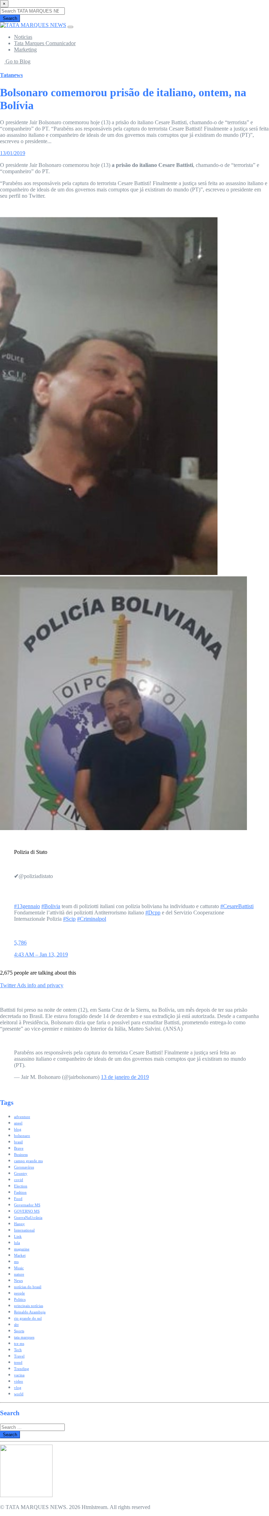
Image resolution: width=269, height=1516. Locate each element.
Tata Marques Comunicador (45, 43)
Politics (20, 1299)
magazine (21, 1249)
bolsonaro (22, 1136)
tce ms (19, 1343)
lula (17, 1243)
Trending (21, 1369)
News (18, 1280)
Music (19, 1268)
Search (10, 18)
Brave (18, 1148)
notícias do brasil (27, 1287)
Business (21, 1154)
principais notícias (28, 1306)
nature (19, 1274)
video (18, 1381)
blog (17, 1129)
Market (20, 1255)
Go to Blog (17, 61)
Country (20, 1173)
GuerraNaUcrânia (28, 1217)
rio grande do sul (28, 1318)
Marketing (25, 49)
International (24, 1230)
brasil (18, 1142)
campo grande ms (28, 1161)
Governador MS (27, 1205)
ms (16, 1261)
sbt (16, 1324)
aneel (18, 1123)
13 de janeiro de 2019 (125, 1077)
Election (20, 1186)
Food (18, 1198)
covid (18, 1180)
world (18, 1394)
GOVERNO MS (27, 1211)
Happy (19, 1224)
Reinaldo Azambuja (30, 1312)
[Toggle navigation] (70, 27)
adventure (22, 1117)
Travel (19, 1356)
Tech (18, 1350)
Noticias (23, 37)
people (19, 1293)
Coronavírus (24, 1167)
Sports (19, 1331)
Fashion (20, 1192)
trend (18, 1362)
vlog (17, 1387)
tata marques (24, 1337)
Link (18, 1236)
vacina (19, 1375)
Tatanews (11, 75)
